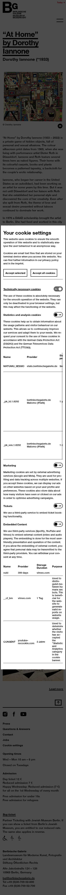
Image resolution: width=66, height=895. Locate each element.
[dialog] (33, 447)
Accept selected (15, 273)
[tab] (28, 289)
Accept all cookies (44, 273)
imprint (19, 263)
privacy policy (50, 260)
